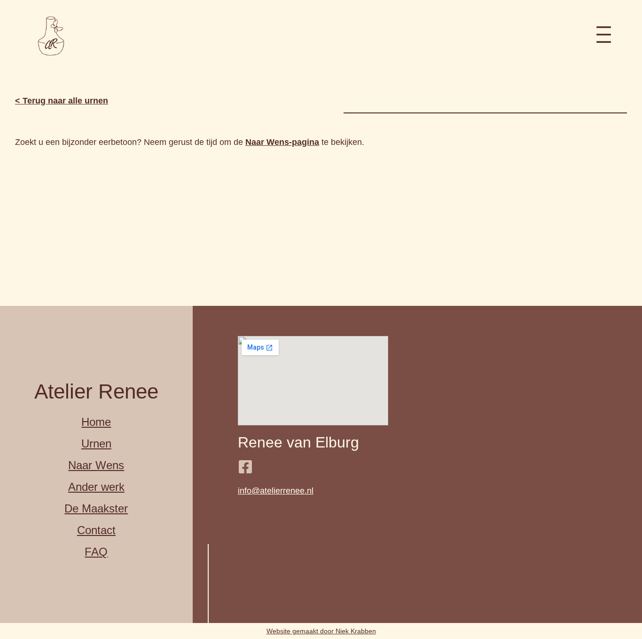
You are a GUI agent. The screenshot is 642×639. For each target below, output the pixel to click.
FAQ (96, 551)
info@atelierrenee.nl (275, 490)
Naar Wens (96, 465)
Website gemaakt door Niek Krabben (321, 631)
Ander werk (96, 486)
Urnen (96, 443)
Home (96, 421)
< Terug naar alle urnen (61, 100)
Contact (96, 530)
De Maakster (96, 508)
